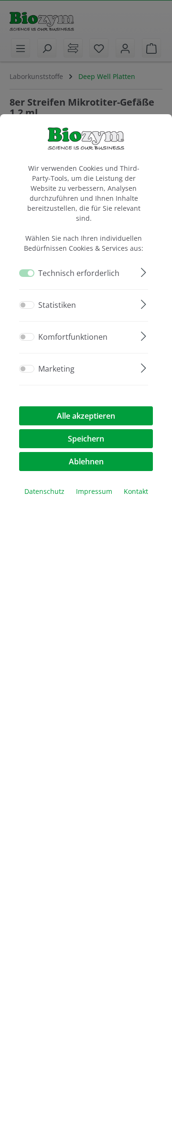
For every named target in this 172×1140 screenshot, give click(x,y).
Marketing (56, 369)
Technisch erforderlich (78, 273)
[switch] (26, 305)
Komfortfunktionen (73, 337)
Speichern (86, 438)
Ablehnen (86, 461)
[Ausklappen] (143, 271)
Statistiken (57, 305)
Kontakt (136, 491)
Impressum (94, 491)
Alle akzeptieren (86, 416)
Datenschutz (44, 491)
